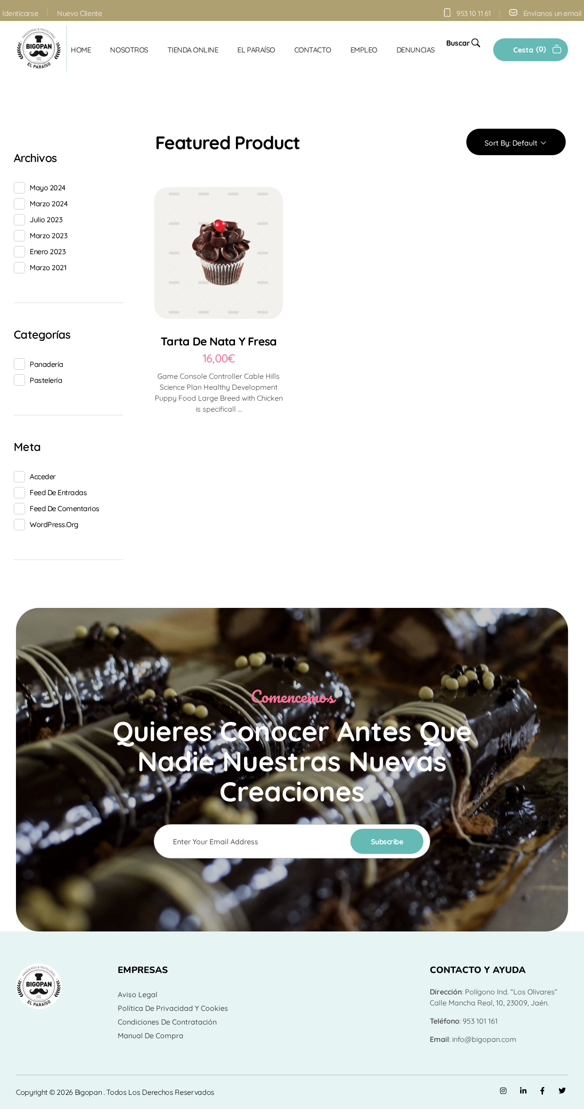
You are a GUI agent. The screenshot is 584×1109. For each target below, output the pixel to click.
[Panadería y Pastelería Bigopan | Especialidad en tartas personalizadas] (39, 48)
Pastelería (46, 380)
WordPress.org (54, 524)
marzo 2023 (48, 235)
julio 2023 (46, 219)
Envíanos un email (552, 13)
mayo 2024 (48, 187)
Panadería (46, 364)
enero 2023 (47, 251)
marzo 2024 (49, 203)
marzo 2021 (48, 267)
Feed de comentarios (64, 508)
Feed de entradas (58, 492)
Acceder (43, 476)
